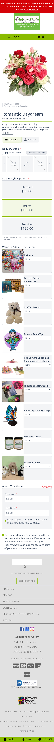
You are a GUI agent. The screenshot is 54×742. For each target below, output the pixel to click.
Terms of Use (27, 731)
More (6, 133)
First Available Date (36, 152)
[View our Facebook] (22, 630)
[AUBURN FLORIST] (27, 29)
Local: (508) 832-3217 (27, 652)
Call (10, 739)
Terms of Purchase (35, 726)
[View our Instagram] (32, 630)
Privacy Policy (14, 726)
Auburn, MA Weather (11, 721)
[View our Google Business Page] (27, 630)
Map (28, 739)
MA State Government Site (39, 721)
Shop (15, 37)
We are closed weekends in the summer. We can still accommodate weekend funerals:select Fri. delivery (27, 6)
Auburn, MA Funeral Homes (19, 711)
